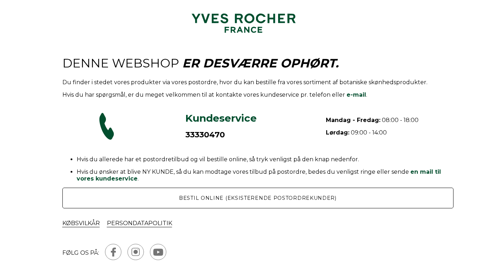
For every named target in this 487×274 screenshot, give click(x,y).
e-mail (356, 94)
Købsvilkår (81, 223)
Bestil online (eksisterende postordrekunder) (258, 198)
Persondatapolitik (139, 223)
